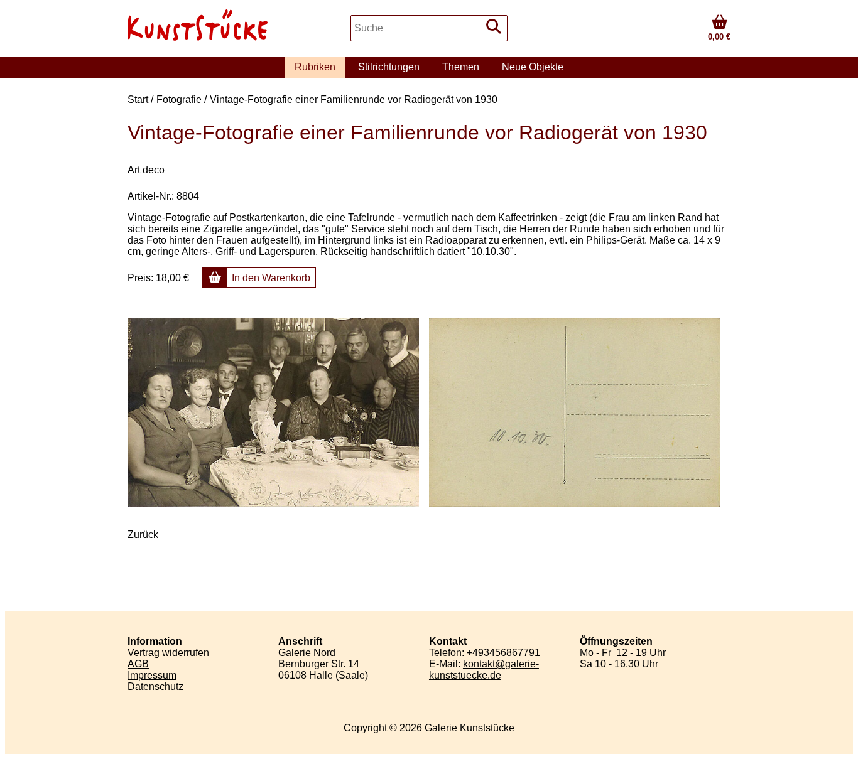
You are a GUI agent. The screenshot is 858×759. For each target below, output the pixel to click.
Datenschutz (155, 686)
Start (138, 99)
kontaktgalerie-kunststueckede (484, 670)
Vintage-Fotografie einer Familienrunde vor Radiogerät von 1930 (353, 99)
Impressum (152, 675)
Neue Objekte (532, 67)
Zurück (143, 534)
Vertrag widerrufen (168, 652)
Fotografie (179, 99)
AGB (138, 664)
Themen (460, 67)
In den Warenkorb (271, 277)
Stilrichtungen (389, 67)
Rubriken (315, 67)
